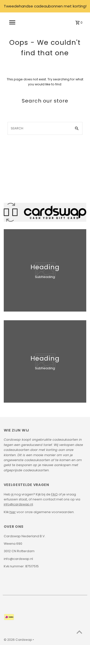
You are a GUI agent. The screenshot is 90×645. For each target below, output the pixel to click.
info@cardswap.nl (18, 504)
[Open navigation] (12, 22)
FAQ (54, 494)
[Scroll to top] (79, 632)
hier (13, 512)
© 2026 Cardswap (18, 640)
